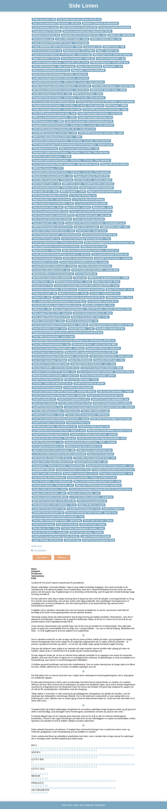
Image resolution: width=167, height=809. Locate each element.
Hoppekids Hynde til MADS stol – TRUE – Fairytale (90, 442)
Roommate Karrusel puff (91, 289)
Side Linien (83, 6)
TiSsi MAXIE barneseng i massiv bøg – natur (101, 133)
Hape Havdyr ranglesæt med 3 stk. (95, 450)
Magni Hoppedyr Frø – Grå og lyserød (51, 199)
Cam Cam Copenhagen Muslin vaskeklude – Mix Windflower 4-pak (65, 164)
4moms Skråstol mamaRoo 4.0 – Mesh (93, 313)
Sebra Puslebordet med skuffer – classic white (95, 270)
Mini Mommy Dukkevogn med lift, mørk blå (54, 501)
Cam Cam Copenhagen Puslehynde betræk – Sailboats (60, 325)
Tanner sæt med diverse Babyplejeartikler (90, 211)
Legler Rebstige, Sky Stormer (47, 540)
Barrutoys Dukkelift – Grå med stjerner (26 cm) (55, 368)
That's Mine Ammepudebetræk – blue (51, 344)
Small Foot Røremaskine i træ (47, 407)
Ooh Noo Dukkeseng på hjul (78, 258)
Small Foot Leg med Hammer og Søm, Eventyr (55, 536)
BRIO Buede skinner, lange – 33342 (108, 90)
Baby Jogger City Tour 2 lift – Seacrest (52, 313)
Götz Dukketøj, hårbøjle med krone (50, 195)
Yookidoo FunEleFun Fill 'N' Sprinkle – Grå (54, 372)
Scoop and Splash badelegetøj (114, 27)
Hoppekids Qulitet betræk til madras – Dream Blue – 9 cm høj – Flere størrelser (71, 141)
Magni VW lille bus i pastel (91, 505)
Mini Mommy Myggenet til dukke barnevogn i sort (109, 242)
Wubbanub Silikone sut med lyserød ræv (53, 274)
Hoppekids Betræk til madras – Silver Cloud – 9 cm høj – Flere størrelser (68, 82)
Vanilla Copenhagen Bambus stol (95, 117)
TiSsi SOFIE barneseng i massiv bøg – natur (105, 109)
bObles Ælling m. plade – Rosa (99, 305)
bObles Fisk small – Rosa (106, 282)
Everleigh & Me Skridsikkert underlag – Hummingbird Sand (95, 223)
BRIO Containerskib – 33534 (88, 94)
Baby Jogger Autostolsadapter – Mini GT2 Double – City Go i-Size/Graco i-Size (92, 309)
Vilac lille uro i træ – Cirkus (46, 528)
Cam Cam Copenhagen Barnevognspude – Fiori (86, 239)
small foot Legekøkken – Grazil (48, 415)
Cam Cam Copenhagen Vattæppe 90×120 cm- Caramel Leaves (100, 489)
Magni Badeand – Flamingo (46, 250)
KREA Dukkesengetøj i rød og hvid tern (52, 227)
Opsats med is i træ (42, 286)
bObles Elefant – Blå (43, 282)
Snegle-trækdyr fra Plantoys (47, 31)
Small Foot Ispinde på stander (89, 383)
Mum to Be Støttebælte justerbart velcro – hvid (97, 481)
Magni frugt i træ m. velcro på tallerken (112, 55)
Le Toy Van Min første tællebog (88, 199)
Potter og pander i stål (44, 19)
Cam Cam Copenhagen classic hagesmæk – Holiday (59, 395)
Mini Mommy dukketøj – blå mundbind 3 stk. (54, 426)
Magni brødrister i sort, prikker (79, 51)
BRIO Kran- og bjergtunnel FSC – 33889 (108, 278)
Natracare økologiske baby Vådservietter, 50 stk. (87, 31)
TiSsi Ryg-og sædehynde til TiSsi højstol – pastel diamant (105, 101)
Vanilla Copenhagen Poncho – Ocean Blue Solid (56, 109)
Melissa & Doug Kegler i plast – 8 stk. (90, 317)
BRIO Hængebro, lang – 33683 (48, 121)
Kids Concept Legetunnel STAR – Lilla (79, 148)
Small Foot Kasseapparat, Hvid (98, 540)
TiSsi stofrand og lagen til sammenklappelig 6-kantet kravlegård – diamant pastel (72, 145)
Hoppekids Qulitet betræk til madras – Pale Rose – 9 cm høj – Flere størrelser (70, 152)
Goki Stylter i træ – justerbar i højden (93, 180)
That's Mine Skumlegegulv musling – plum (83, 528)
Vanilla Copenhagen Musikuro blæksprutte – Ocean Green (61, 86)
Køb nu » (62, 557)
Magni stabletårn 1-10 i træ (46, 58)
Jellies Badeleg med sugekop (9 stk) (78, 27)
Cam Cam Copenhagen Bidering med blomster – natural (60, 419)
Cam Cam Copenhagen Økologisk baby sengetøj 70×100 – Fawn (86, 286)
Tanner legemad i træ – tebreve (48, 223)
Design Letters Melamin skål (47, 473)
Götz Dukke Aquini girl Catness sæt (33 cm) (79, 19)
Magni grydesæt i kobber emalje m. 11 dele (111, 325)
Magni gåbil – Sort (113, 66)
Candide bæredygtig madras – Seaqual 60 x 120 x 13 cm (60, 62)
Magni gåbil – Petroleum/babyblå (88, 70)
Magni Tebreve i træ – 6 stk (120, 289)
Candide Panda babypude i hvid (49, 509)
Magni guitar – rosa (102, 207)
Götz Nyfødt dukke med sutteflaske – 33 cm (54, 505)
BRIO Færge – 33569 (116, 105)
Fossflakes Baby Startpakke (78, 387)
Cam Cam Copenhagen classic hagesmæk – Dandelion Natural (64, 391)
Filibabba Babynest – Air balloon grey (109, 62)
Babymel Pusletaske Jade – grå (91, 462)
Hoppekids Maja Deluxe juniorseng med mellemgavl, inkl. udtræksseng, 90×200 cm (73, 340)
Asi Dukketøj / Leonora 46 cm (102, 301)
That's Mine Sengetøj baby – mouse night (53, 336)
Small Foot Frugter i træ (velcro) (48, 423)
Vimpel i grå (80, 278)
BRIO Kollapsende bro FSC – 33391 (73, 282)
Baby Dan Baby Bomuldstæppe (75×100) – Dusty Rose (60, 74)
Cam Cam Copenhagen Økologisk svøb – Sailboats (58, 348)
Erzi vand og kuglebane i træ (47, 51)
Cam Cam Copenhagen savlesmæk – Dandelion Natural (105, 372)
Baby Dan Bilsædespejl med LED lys (51, 70)
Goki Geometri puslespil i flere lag (99, 235)
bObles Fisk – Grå (41, 297)
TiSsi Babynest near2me (45, 148)
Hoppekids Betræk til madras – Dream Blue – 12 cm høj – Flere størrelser (68, 98)
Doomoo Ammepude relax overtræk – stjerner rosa (91, 513)
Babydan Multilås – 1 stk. (81, 329)
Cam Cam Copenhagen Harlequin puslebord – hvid (58, 516)
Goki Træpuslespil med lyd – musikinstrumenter (56, 235)
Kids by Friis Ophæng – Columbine (50, 532)
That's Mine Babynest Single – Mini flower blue (56, 411)
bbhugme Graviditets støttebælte (96, 188)
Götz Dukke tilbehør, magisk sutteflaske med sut (56, 305)
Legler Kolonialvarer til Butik (96, 536)
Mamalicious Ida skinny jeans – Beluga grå (54, 438)
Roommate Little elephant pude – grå (51, 270)
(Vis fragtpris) (40, 550)
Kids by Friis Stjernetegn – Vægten (115, 391)
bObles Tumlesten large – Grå (105, 39)
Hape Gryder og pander (86, 227)
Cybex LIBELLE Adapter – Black (72, 39)
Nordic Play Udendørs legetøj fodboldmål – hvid (101, 438)
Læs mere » (42, 557)
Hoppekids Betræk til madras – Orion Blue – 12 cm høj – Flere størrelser (68, 105)
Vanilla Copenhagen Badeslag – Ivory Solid (100, 113)
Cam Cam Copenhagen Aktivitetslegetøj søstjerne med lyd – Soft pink (99, 407)
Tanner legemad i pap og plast (89, 219)
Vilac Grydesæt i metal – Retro (47, 207)
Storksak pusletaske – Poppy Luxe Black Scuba (92, 477)
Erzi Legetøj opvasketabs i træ (48, 446)
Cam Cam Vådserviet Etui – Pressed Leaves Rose (57, 242)
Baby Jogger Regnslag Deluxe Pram (51, 317)
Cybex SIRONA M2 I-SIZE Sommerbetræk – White (57, 47)
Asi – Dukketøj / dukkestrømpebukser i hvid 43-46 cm (59, 301)
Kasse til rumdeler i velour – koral (49, 329)
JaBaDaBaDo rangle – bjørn (115, 227)
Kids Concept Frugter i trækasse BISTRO (53, 215)
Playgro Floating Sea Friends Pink (92, 176)
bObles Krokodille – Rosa (119, 297)
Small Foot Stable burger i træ (94, 426)
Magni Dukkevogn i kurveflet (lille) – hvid (53, 203)
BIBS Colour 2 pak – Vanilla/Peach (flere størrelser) (88, 184)
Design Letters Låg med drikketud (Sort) (52, 462)
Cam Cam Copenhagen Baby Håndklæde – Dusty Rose (60, 356)
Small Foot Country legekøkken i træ (110, 399)
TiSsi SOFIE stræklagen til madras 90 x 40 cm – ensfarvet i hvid (64, 129)
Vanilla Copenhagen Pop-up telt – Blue (52, 94)
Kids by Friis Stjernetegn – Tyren (81, 379)
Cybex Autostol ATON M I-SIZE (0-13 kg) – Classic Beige (60, 43)
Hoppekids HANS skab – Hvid (109, 360)
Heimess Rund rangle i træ (46, 239)
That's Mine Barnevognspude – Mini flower (87, 415)
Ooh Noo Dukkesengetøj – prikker (98, 376)
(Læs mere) (36, 546)
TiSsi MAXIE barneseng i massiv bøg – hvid (54, 133)
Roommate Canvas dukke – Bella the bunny (54, 289)
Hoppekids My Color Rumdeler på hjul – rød (83, 35)
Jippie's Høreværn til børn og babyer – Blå (53, 450)
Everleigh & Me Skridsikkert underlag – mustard (84, 262)
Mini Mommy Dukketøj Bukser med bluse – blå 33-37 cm (90, 250)
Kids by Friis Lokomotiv (44, 403)
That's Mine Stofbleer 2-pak (95, 411)
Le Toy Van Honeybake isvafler (91, 203)
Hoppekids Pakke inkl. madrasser (103, 348)
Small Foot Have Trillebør (92, 524)
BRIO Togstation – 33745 (73, 192)
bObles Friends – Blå (114, 47)
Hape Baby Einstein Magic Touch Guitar (111, 419)
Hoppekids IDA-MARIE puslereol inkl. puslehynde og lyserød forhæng (67, 332)
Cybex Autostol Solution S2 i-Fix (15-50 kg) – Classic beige (62, 55)
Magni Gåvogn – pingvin (78, 207)
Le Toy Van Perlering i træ (83, 195)
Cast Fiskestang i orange (45, 27)
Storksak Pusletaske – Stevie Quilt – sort (53, 485)
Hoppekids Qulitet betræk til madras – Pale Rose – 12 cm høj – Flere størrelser (71, 172)
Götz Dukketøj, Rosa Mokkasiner (49, 477)
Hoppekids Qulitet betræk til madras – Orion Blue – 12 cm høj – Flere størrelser (71, 160)
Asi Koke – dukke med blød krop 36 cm (52, 383)
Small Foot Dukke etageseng (47, 387)
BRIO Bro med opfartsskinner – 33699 (51, 156)
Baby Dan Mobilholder (80, 360)
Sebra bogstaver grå (43, 39)
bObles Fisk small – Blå (44, 293)
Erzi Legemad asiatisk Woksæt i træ (110, 254)
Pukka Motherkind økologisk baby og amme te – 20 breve (61, 254)
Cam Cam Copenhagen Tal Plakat (49, 360)
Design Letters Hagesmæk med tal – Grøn (53, 231)
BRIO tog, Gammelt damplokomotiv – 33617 (54, 117)
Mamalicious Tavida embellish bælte (50, 364)
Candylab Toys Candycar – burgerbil (113, 258)
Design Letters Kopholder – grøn (49, 493)
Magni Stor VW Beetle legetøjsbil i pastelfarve (98, 485)
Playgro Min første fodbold (114, 164)
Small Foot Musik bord (44, 399)
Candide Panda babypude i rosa (84, 509)
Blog (76, 805)
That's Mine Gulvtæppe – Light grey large (113, 86)
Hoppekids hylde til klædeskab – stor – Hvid (93, 364)
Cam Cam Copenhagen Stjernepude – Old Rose (56, 23)
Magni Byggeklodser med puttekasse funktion (55, 246)
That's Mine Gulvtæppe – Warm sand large (53, 66)
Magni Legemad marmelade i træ (104, 192)
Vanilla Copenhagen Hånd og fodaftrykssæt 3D (89, 121)
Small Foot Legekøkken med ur (73, 399)
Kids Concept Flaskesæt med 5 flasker (52, 219)
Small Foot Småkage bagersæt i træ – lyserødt (94, 434)
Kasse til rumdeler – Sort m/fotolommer (52, 481)
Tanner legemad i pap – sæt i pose (93, 215)
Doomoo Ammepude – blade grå (78, 58)
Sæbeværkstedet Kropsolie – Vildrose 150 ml (55, 188)
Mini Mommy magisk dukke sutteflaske (52, 278)
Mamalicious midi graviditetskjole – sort (52, 176)
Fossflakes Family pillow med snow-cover (113, 470)
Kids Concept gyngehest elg (92, 501)
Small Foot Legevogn (43, 524)
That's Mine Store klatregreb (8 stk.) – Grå (94, 458)
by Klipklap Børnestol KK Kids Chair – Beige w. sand (59, 430)
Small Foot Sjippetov (113, 509)
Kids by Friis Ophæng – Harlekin (87, 532)
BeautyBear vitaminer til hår (110, 329)
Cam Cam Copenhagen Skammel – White (102, 368)
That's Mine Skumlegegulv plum (95, 266)
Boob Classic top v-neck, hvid (47, 352)
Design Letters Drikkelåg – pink (83, 493)
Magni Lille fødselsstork (89, 66)
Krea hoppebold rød (86, 274)
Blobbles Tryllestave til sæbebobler (100, 23)
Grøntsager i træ (92, 47)
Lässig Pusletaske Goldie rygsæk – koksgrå (54, 266)
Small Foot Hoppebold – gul (111, 58)
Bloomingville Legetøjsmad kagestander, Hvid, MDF (91, 352)
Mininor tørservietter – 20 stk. (73, 293)
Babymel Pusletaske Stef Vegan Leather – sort (110, 466)
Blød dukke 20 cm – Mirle (45, 192)
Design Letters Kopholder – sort (116, 473)
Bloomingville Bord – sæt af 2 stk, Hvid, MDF (94, 344)
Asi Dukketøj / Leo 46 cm (45, 262)
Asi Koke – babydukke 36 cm (105, 293)
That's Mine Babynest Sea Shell (75, 403)
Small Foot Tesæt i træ (78, 423)
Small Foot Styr (72, 540)
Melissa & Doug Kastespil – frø (82, 321)
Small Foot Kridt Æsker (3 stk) (47, 379)
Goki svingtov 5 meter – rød (46, 184)
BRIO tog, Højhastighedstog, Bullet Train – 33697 (57, 137)
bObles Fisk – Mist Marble (121, 35)
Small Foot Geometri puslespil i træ (105, 395)
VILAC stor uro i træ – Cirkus (98, 520)
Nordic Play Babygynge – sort (47, 442)
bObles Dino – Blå (42, 309)
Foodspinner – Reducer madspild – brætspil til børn (58, 466)
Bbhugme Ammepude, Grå (46, 35)
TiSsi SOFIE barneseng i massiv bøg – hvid (54, 113)
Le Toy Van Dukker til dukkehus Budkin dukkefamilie (59, 454)
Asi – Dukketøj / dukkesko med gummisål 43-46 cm (78, 297)
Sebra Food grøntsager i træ (47, 258)
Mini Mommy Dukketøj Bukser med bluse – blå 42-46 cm (60, 90)
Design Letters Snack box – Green (50, 489)
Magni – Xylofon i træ (107, 51)
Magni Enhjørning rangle (94, 246)
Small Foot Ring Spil (67, 524)
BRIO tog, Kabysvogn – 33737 (47, 168)
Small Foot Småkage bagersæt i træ (50, 434)
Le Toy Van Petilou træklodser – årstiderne (91, 497)
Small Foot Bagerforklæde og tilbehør (112, 403)
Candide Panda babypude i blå (48, 513)
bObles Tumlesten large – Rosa (48, 321)
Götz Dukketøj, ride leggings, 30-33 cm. (52, 458)
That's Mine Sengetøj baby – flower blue (52, 180)
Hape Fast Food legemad (100, 454)
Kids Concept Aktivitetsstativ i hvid (50, 211)
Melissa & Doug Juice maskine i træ (83, 446)
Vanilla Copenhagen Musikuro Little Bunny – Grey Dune (60, 78)
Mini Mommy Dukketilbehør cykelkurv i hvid (109, 430)
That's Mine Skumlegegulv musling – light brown (57, 520)
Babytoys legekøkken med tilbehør (50, 497)
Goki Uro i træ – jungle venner (91, 231)
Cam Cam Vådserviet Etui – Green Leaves (111, 356)
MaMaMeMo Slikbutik (43, 470)
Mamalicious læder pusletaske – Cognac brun (55, 376)
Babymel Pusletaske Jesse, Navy (73, 470)
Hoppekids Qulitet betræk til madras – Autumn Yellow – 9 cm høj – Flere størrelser (73, 125)
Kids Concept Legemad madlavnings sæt (53, 101)
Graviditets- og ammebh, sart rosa (80, 473)
